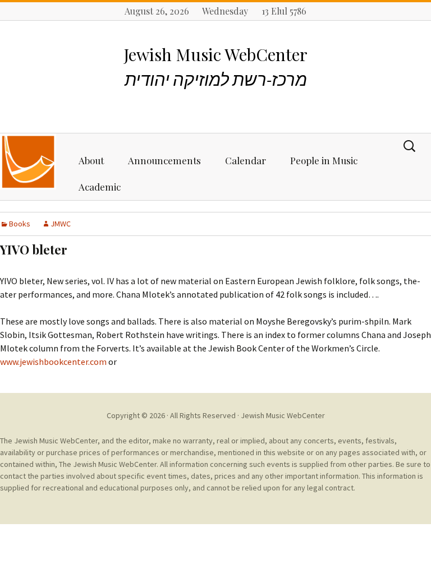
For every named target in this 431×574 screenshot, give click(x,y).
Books (19, 224)
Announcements (164, 160)
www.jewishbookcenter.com (53, 361)
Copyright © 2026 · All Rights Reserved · (174, 415)
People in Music (323, 160)
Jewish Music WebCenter (283, 415)
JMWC (61, 224)
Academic (100, 186)
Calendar (245, 160)
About (91, 160)
